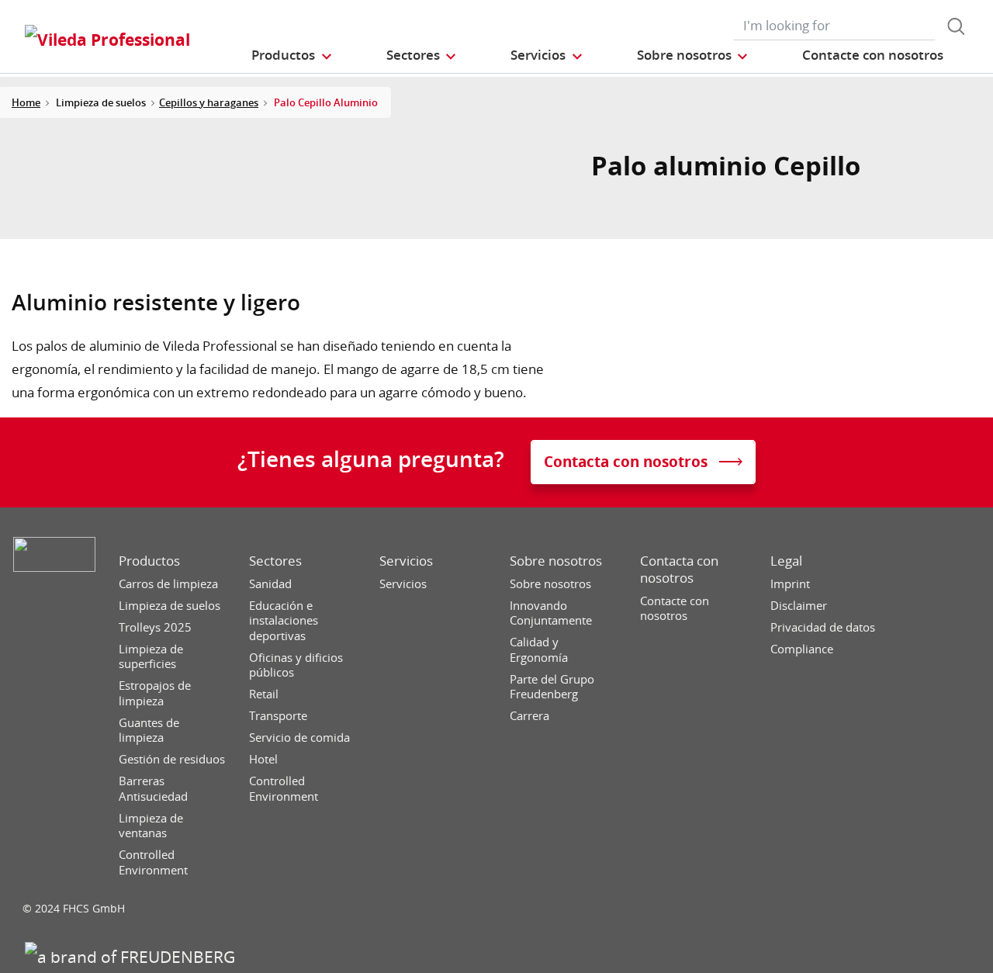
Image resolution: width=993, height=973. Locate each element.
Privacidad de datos (822, 627)
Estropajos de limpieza (155, 693)
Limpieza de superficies (151, 657)
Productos (149, 561)
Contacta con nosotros (679, 569)
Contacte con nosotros (674, 609)
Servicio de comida (299, 737)
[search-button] (956, 26)
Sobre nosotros (556, 561)
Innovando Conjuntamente (551, 613)
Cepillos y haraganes (208, 102)
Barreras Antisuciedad (153, 789)
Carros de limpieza (168, 584)
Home (26, 102)
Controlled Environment (153, 862)
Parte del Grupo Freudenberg (552, 687)
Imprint (790, 584)
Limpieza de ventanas (151, 826)
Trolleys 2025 (155, 627)
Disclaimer (798, 605)
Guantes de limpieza (149, 730)
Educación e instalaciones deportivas (283, 620)
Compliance (801, 649)
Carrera (529, 715)
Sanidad (270, 584)
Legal (786, 561)
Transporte (278, 715)
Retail (264, 694)
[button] (292, 54)
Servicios (406, 561)
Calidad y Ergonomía (539, 650)
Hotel (263, 759)
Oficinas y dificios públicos (296, 665)
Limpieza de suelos (169, 605)
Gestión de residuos (172, 759)
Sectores (275, 561)
